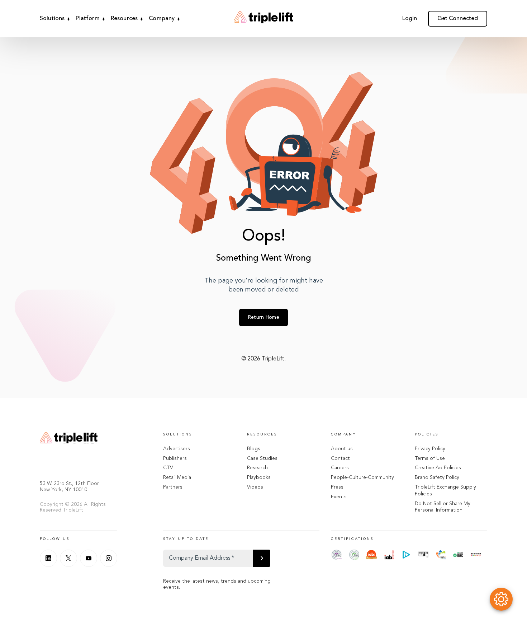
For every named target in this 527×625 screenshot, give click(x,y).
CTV (168, 467)
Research (257, 467)
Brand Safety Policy (437, 477)
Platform (87, 19)
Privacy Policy (430, 448)
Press (337, 487)
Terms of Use (430, 458)
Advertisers (176, 448)
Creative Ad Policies (438, 467)
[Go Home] (263, 18)
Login (409, 19)
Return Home (263, 317)
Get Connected (457, 19)
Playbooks (259, 477)
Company (162, 19)
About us (342, 448)
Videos (255, 487)
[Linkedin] (48, 558)
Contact (340, 458)
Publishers (175, 458)
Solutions (52, 19)
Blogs (253, 448)
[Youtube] (88, 558)
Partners (172, 487)
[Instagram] (108, 558)
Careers (340, 467)
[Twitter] (68, 558)
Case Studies (262, 458)
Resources (124, 19)
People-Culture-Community (362, 477)
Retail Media (177, 477)
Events (339, 496)
